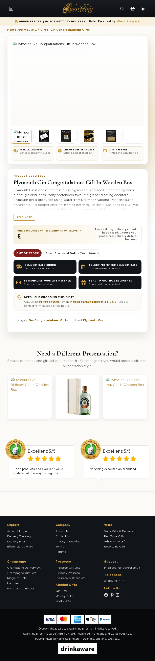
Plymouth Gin (93, 320)
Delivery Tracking (19, 536)
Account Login (17, 531)
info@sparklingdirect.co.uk (91, 301)
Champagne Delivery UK (24, 567)
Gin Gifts (62, 590)
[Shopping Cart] (132, 9)
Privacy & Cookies (68, 541)
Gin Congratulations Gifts (48, 320)
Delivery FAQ (16, 541)
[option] (40, 461)
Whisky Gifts (64, 596)
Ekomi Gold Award (20, 546)
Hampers (13, 583)
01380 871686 (49, 301)
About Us (62, 531)
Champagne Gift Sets (21, 572)
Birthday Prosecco (68, 572)
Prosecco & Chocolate (70, 578)
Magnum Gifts (16, 578)
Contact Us (63, 536)
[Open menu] (12, 8)
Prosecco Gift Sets (68, 567)
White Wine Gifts (115, 541)
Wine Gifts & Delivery (118, 531)
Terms (60, 546)
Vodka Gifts (63, 601)
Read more (24, 217)
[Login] (143, 9)
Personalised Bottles (20, 588)
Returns (61, 551)
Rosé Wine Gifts (115, 546)
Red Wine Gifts (114, 536)
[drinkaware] (77, 648)
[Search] (122, 9)
